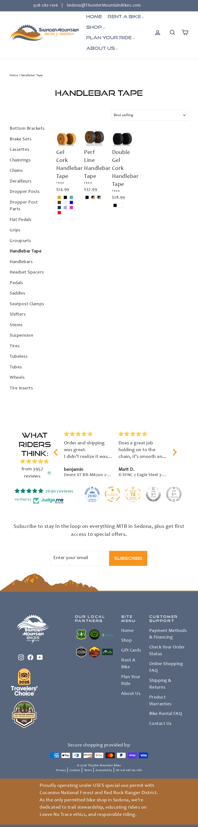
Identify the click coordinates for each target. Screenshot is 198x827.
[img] (35, 462)
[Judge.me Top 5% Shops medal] (153, 494)
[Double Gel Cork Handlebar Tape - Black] (115, 205)
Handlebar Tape (26, 251)
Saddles (17, 293)
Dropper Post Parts (24, 206)
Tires (15, 346)
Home (14, 75)
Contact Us (160, 724)
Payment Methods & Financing (168, 634)
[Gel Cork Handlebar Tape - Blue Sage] (71, 197)
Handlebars (21, 262)
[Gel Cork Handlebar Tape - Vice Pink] (71, 207)
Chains (16, 170)
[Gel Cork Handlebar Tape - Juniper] (59, 207)
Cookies (75, 770)
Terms (88, 770)
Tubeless (19, 356)
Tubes (16, 367)
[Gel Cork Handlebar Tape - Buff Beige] (65, 202)
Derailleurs (21, 181)
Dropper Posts (25, 192)
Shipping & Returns (160, 684)
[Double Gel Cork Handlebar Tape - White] (121, 205)
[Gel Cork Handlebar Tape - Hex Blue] (71, 202)
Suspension (21, 335)
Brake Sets (20, 139)
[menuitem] (94, 16)
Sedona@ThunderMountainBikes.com (104, 5)
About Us (131, 694)
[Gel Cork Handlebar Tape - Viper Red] (59, 213)
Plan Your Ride (131, 680)
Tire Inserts (21, 388)
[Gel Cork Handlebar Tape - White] (65, 213)
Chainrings (20, 160)
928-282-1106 (45, 5)
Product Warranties (160, 700)
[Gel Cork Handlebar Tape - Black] (65, 197)
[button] (57, 452)
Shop (126, 640)
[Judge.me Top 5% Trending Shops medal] (174, 494)
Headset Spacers (27, 272)
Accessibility (104, 770)
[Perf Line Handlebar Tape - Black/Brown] (93, 197)
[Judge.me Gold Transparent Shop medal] (112, 494)
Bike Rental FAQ (165, 714)
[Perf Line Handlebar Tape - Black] (87, 197)
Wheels (17, 377)
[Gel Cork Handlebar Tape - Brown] (59, 202)
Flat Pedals (21, 220)
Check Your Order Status (167, 650)
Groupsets (20, 241)
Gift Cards (131, 650)
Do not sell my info (129, 770)
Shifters (18, 314)
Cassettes (19, 149)
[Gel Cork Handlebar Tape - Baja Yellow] (59, 197)
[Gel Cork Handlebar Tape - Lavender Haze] (65, 207)
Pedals (16, 283)
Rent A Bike (128, 663)
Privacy (61, 770)
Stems (16, 325)
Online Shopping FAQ (166, 667)
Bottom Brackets (27, 128)
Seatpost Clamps (27, 304)
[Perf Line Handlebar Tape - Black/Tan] (99, 197)
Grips (15, 230)
